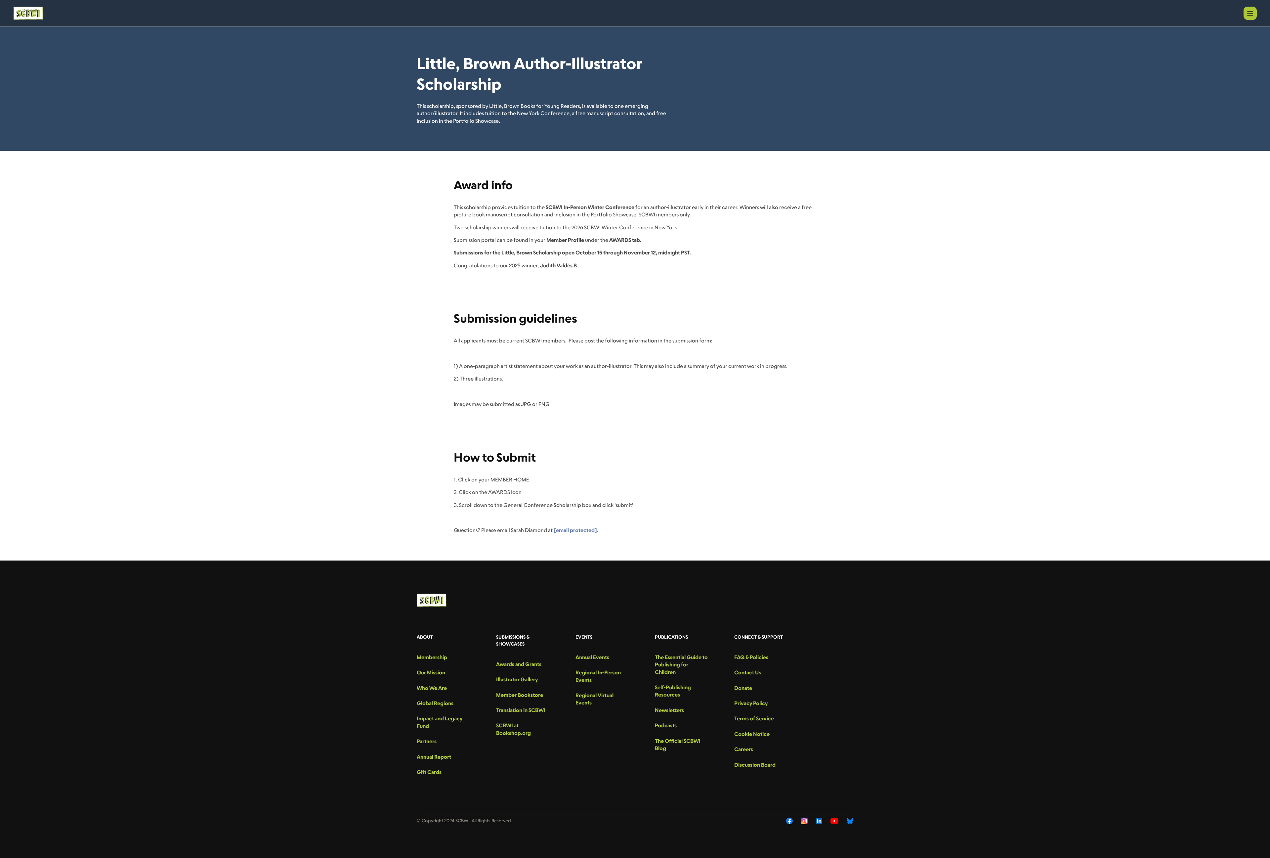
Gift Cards (429, 772)
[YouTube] (834, 821)
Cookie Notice (752, 734)
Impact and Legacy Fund (439, 722)
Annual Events (592, 657)
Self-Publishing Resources (673, 691)
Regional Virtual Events (594, 699)
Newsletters (669, 710)
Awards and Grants (518, 664)
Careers (743, 749)
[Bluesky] (850, 821)
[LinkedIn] (819, 821)
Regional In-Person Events (598, 676)
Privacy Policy (751, 703)
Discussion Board (755, 764)
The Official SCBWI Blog (677, 744)
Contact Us (747, 672)
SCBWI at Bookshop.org (513, 729)
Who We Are (432, 688)
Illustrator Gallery (517, 679)
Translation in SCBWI (520, 710)
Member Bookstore (519, 695)
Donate (743, 688)
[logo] (28, 13)
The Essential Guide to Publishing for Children (681, 664)
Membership (432, 657)
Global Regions (435, 703)
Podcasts (666, 725)
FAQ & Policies (751, 657)
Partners (427, 741)
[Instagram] (804, 821)
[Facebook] (789, 821)
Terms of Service (754, 718)
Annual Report (434, 756)
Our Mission (431, 672)
